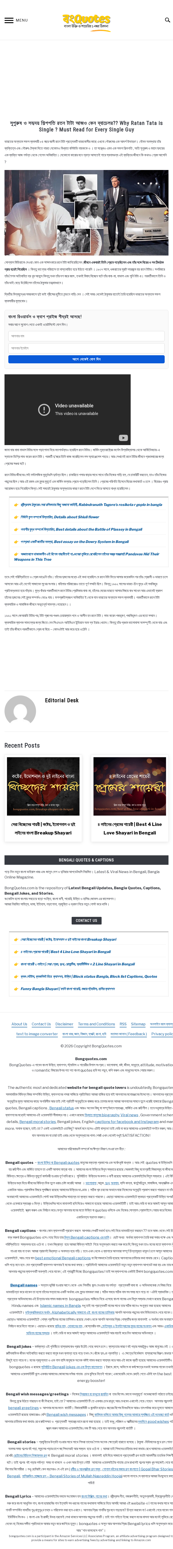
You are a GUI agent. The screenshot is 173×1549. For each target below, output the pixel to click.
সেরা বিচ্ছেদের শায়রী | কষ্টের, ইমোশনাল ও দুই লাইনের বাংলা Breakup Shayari (68, 939)
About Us (19, 1024)
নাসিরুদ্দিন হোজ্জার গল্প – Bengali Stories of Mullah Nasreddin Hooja (72, 1476)
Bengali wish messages (66, 1414)
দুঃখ (107, 1183)
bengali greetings (23, 1408)
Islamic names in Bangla (60, 1306)
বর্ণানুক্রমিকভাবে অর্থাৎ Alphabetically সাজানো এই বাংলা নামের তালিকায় (69, 1312)
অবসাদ (115, 1183)
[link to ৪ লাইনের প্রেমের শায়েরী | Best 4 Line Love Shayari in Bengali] (129, 786)
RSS (123, 1024)
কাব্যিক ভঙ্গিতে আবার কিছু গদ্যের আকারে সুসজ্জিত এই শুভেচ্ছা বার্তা (131, 1414)
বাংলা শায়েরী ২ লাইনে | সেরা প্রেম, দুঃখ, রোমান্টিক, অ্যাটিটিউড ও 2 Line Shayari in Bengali (77, 964)
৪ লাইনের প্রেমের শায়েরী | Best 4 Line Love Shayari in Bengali (65, 952)
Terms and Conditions (96, 1024)
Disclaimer (64, 1024)
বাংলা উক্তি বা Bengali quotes (58, 1163)
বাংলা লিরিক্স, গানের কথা (94, 1496)
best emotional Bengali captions (63, 1258)
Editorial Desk (62, 700)
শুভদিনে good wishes (153, 1421)
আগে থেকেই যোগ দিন (87, 359)
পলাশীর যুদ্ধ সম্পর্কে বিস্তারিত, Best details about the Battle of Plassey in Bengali (81, 529)
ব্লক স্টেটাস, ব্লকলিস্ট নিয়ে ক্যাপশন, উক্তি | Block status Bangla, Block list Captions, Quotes (88, 976)
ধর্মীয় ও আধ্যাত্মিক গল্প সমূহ (85, 1469)
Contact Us (86, 920)
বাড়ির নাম (60, 1326)
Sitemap (138, 1024)
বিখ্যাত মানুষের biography (102, 1115)
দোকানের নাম (75, 1326)
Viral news (129, 1115)
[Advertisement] (86, 80)
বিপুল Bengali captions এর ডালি (86, 1237)
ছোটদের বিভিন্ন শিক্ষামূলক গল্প (30, 1455)
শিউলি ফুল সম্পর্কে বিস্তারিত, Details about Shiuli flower (59, 517)
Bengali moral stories (37, 1122)
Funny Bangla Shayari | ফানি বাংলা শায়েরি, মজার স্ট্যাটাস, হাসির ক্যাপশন (67, 989)
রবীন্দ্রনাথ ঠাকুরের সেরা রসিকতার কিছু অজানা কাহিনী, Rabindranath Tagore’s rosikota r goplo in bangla (91, 505)
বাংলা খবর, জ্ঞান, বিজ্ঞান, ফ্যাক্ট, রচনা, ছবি (84, 1034)
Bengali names (23, 1285)
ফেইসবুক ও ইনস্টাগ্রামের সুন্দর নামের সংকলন (127, 1326)
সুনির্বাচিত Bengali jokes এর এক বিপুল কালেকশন (71, 1367)
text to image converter (37, 1034)
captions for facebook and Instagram (127, 1122)
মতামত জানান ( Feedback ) (129, 1034)
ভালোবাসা (91, 1183)
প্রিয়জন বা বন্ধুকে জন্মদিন (94, 1394)
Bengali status (61, 1108)
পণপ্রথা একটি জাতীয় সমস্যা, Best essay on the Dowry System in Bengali (74, 542)
